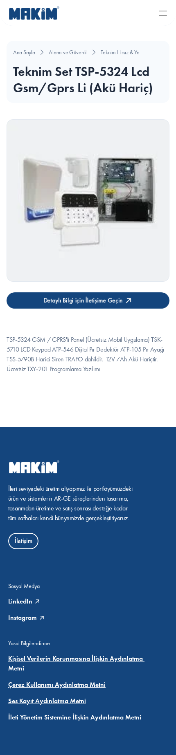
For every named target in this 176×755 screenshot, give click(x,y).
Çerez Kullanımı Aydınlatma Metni (57, 684)
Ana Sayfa (24, 52)
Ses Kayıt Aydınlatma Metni (47, 701)
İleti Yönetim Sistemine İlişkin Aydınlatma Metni (74, 717)
